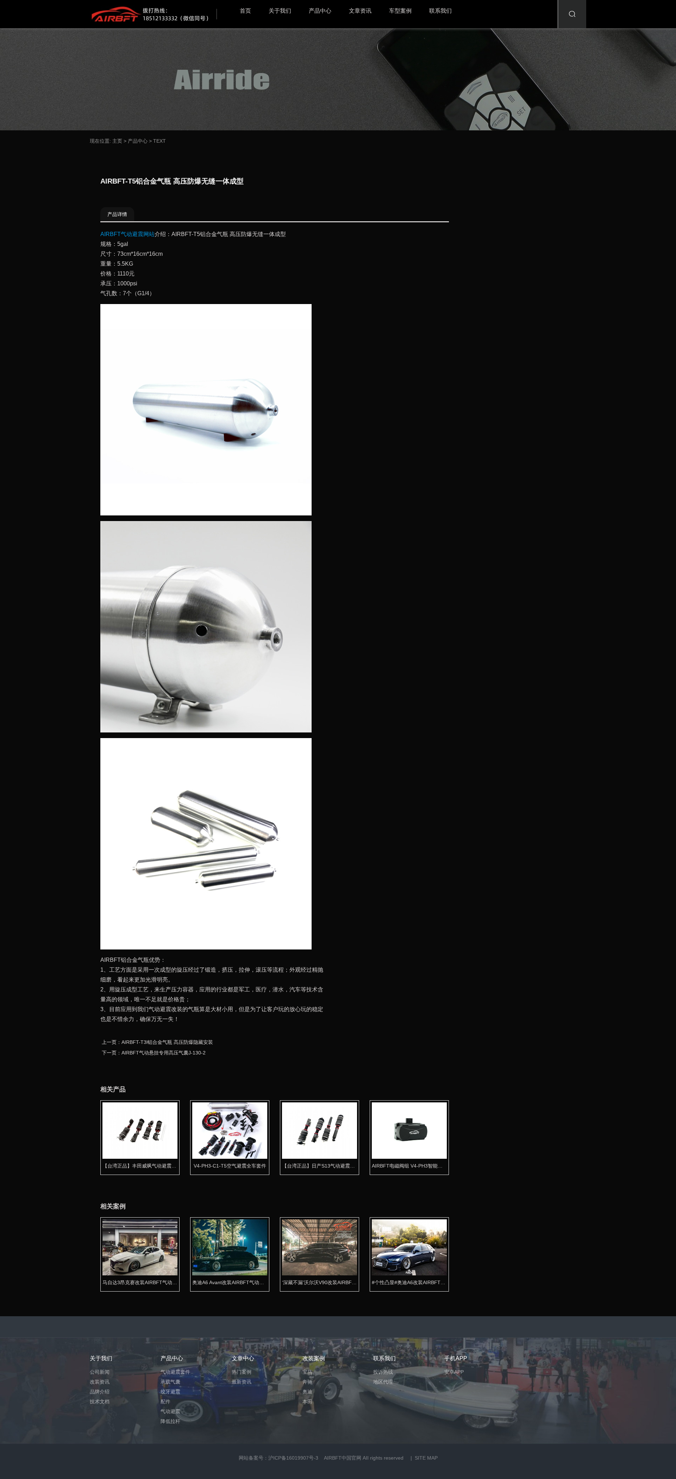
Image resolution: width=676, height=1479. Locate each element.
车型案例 (400, 11)
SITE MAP (426, 1458)
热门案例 (241, 1372)
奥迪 (307, 1391)
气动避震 (170, 1411)
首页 (245, 11)
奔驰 (307, 1382)
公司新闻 (99, 1372)
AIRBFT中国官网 (342, 1458)
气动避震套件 (175, 1372)
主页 (117, 141)
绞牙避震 (170, 1391)
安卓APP (454, 1372)
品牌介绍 (99, 1391)
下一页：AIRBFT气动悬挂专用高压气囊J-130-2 (154, 1053)
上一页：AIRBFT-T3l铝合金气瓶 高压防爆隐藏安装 (157, 1042)
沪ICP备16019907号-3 (293, 1458)
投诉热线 (383, 1372)
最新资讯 (241, 1382)
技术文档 (99, 1401)
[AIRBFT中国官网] (155, 14)
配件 (165, 1401)
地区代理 (383, 1382)
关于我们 (280, 11)
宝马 (307, 1372)
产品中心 (320, 11)
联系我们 (440, 11)
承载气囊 (170, 1382)
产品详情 (117, 214)
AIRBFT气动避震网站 (127, 234)
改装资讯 (99, 1382)
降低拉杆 (170, 1421)
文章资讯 (360, 11)
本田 (307, 1401)
